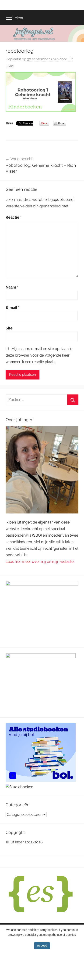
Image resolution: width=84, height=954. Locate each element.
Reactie (14, 217)
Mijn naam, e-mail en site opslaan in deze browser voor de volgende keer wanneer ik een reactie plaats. (39, 355)
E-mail (13, 307)
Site (9, 328)
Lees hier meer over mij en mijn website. (40, 561)
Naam (12, 287)
